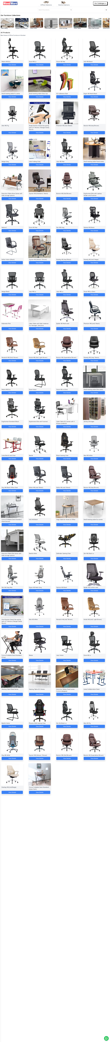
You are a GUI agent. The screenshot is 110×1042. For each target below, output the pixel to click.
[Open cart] (106, 10)
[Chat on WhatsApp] (106, 1038)
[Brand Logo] (10, 3)
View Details (12, 65)
